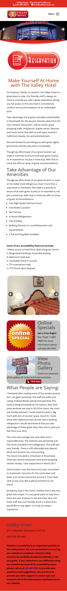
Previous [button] (4, 29)
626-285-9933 (31, 568)
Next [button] (62, 29)
